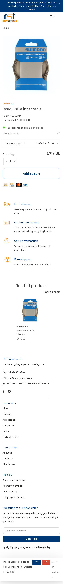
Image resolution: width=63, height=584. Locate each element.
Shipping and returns (14, 497)
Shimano (8, 103)
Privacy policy (10, 491)
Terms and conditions (14, 480)
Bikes (5, 408)
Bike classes (9, 464)
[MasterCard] (19, 186)
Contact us (8, 458)
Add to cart (31, 173)
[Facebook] (4, 391)
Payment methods (12, 486)
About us (7, 453)
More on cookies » (56, 570)
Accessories (9, 420)
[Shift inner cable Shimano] (30, 310)
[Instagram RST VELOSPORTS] (9, 391)
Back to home (52, 292)
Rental (6, 431)
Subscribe (31, 539)
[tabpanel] (31, 65)
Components (9, 425)
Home (6, 28)
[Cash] (6, 186)
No (46, 562)
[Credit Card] (12, 186)
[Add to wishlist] (58, 133)
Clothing (7, 414)
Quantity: (8, 154)
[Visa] (25, 186)
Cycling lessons (10, 437)
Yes (37, 562)
